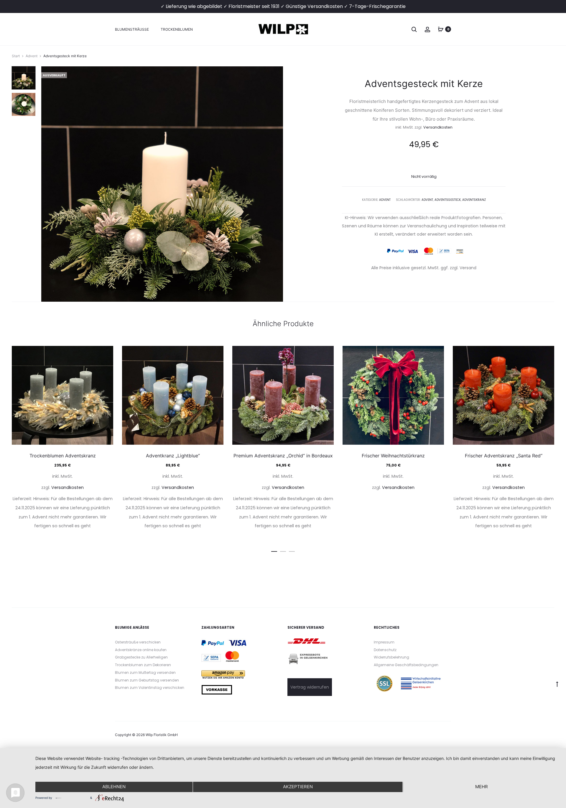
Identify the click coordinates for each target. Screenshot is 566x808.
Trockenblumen (177, 29)
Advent (31, 56)
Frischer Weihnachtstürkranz (393, 456)
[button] (274, 550)
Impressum (384, 642)
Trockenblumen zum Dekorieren (143, 664)
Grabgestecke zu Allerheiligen (141, 657)
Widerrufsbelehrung (391, 657)
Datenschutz (385, 649)
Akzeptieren (298, 786)
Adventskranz (474, 200)
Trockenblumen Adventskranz (62, 456)
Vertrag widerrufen (309, 687)
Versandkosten (438, 127)
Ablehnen (114, 786)
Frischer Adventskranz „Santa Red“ (503, 456)
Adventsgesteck (448, 200)
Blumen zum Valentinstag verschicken (149, 687)
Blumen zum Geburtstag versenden (147, 680)
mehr (481, 786)
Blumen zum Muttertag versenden (145, 672)
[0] (441, 29)
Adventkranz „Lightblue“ (173, 456)
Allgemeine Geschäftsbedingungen (406, 664)
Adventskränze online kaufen (141, 649)
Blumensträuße (132, 29)
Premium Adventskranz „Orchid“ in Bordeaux (283, 456)
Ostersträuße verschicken (138, 642)
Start (16, 56)
